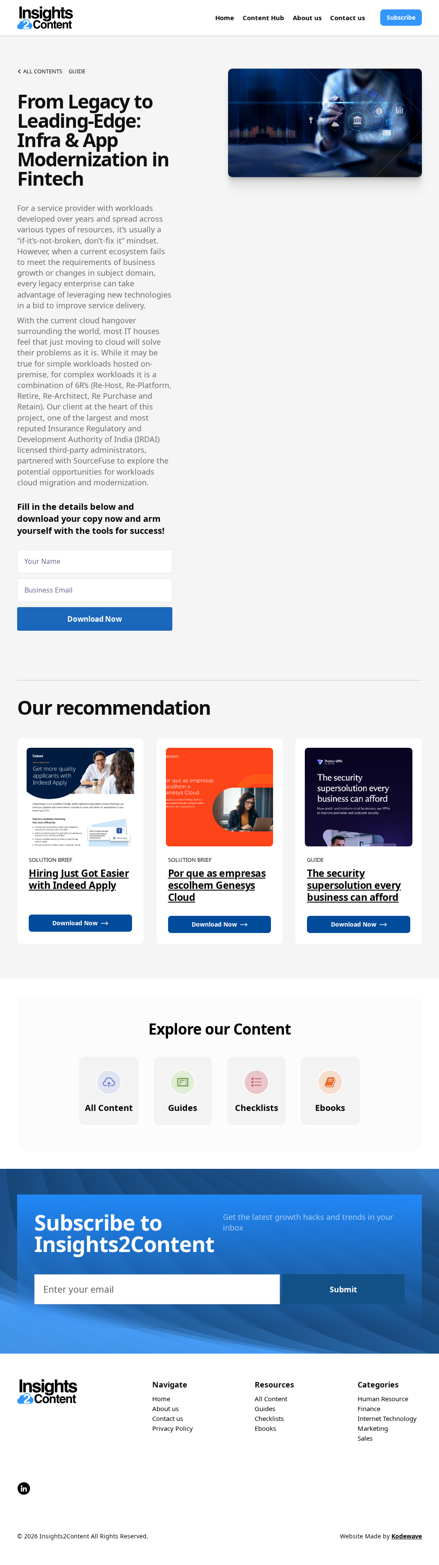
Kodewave (406, 1536)
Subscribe (401, 17)
